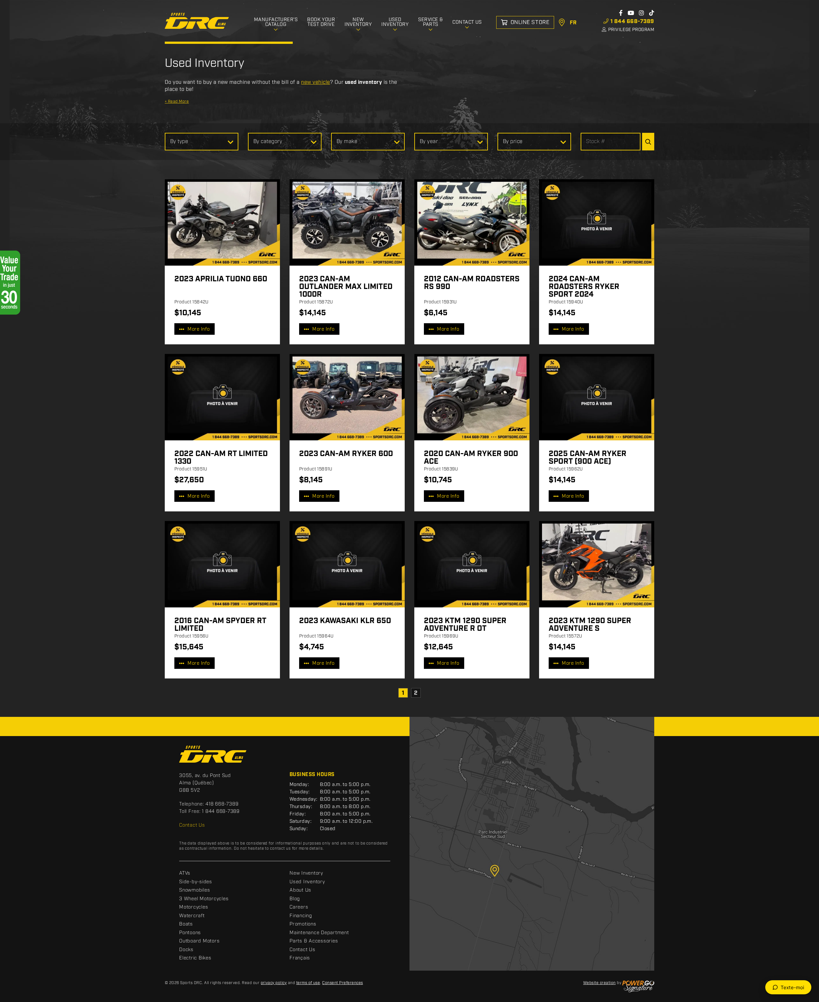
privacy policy (274, 983)
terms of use (308, 983)
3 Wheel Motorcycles (203, 899)
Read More (177, 101)
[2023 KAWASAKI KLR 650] (347, 564)
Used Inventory (307, 882)
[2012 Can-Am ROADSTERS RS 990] (471, 222)
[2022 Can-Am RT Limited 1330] (222, 397)
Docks (186, 950)
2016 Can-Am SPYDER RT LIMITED (220, 625)
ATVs (184, 873)
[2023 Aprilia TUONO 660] (222, 222)
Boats (186, 924)
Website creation (599, 983)
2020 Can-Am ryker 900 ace (471, 458)
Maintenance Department (319, 933)
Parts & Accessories (314, 941)
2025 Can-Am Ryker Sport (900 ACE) (587, 458)
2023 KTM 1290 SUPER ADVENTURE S (590, 625)
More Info (198, 329)
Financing (301, 916)
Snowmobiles (194, 890)
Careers (299, 907)
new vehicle (315, 82)
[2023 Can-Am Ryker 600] (347, 397)
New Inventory (306, 873)
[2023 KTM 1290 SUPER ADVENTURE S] (596, 564)
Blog (295, 899)
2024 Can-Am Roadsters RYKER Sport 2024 (584, 287)
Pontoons (190, 933)
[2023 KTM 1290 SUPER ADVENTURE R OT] (471, 564)
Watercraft (192, 916)
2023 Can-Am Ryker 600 (346, 454)
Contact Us (192, 825)
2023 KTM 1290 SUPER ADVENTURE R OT (465, 625)
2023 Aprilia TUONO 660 (220, 279)
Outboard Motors (199, 941)
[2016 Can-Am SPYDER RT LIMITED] (222, 564)
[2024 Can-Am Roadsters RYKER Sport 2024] (596, 222)
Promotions (303, 924)
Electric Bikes (195, 958)
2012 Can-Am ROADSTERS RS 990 (472, 283)
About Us (300, 890)
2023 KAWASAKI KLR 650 (345, 621)
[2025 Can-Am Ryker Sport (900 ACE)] (596, 397)
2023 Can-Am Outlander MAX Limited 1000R (346, 287)
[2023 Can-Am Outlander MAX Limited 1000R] (347, 222)
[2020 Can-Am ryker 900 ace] (471, 397)
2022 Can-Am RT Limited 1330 (221, 458)
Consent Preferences (342, 983)
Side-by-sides (195, 882)
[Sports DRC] (197, 21)
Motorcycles (193, 907)
